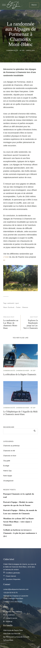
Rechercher (8, 427)
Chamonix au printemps (11, 446)
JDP (23, 50)
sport (17, 303)
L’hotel (6, 257)
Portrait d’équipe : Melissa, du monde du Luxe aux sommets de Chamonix (20, 512)
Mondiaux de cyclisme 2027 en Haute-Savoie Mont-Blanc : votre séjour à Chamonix (18, 521)
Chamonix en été (12, 50)
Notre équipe (7, 476)
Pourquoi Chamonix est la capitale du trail (18, 495)
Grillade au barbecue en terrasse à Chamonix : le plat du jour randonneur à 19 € (20, 533)
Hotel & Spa (7, 471)
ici (4, 260)
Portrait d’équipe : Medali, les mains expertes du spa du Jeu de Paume (18, 503)
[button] (34, 5)
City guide (6, 461)
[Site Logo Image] (14, 5)
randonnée (10, 303)
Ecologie (6, 466)
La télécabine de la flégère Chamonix (19, 374)
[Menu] (4, 5)
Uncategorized (8, 481)
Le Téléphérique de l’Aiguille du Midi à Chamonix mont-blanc (20, 413)
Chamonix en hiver (22, 370)
